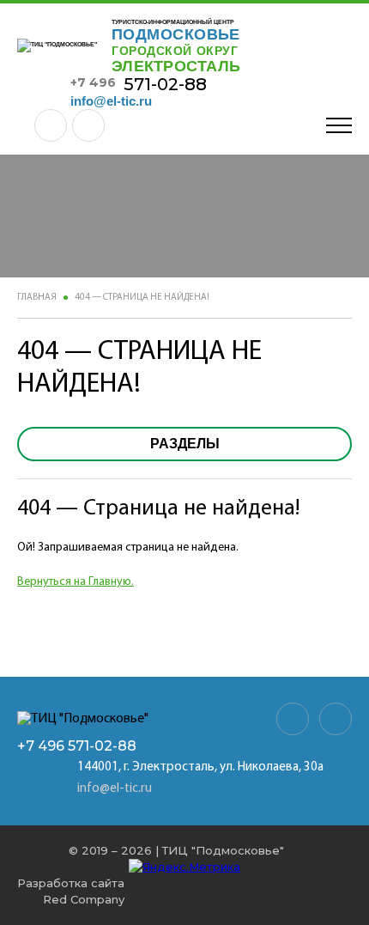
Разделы (185, 443)
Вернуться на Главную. (75, 581)
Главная (37, 297)
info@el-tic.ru (111, 101)
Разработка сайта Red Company (70, 891)
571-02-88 (138, 84)
